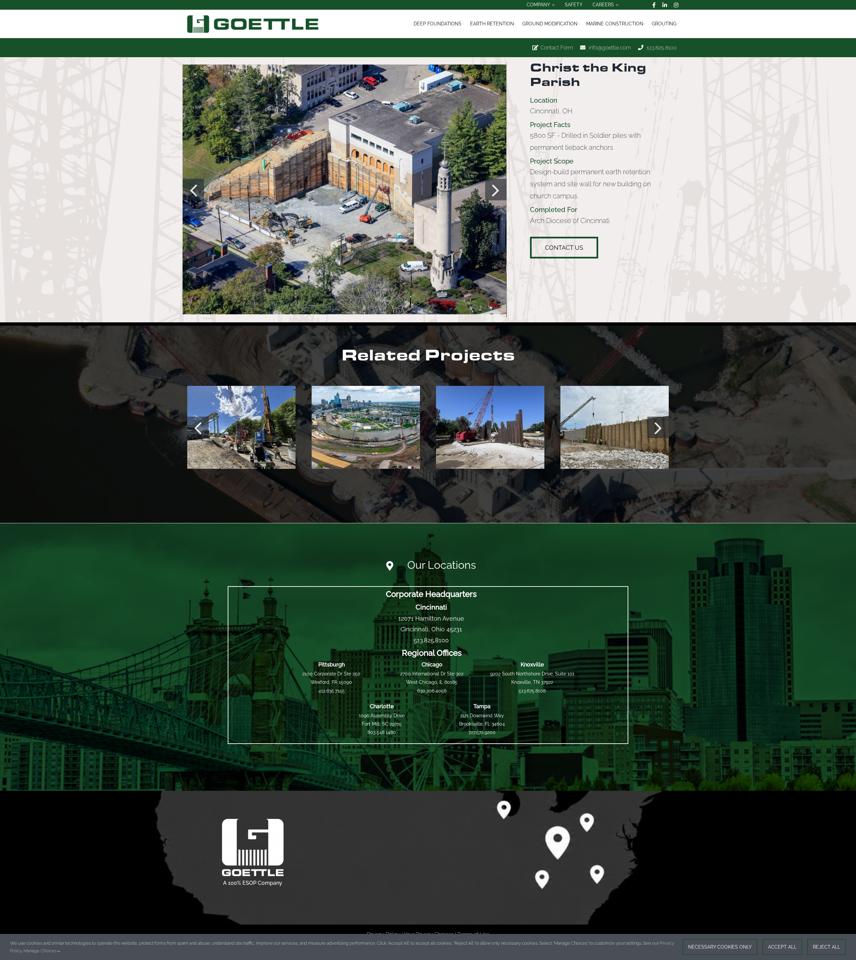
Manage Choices (40, 950)
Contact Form (556, 47)
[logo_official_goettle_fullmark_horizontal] (252, 18)
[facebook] (654, 5)
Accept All (782, 947)
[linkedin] (664, 5)
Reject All (826, 947)
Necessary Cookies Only (720, 947)
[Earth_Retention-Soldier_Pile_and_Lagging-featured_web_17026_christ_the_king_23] (344, 190)
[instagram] (676, 5)
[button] (193, 189)
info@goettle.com (610, 47)
